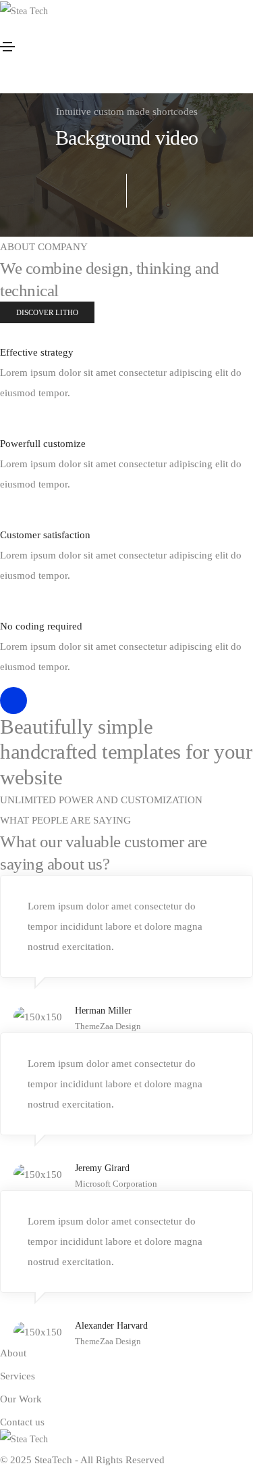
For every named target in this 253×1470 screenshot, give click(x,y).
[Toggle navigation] (7, 46)
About (13, 1353)
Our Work (21, 1399)
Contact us (22, 1422)
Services (17, 1376)
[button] (47, 312)
